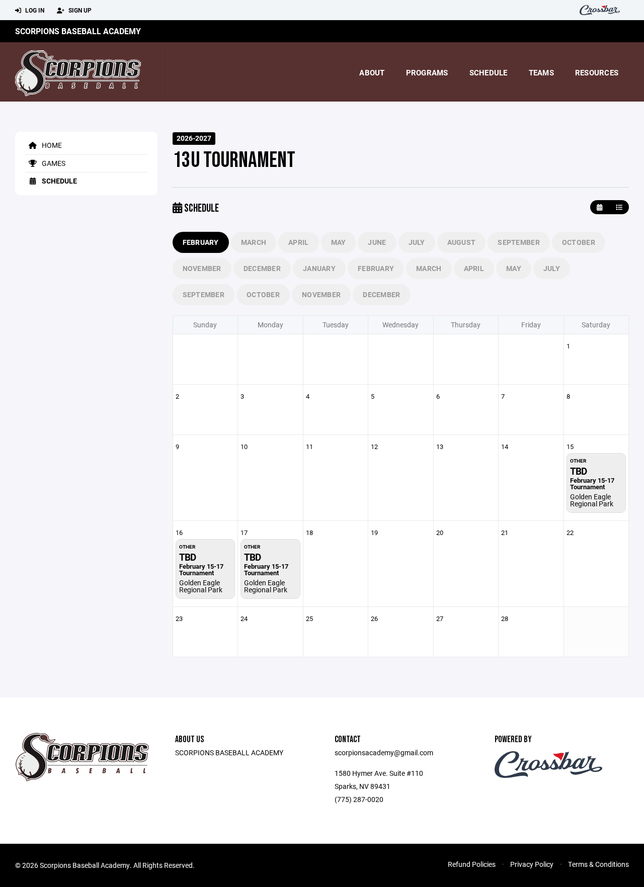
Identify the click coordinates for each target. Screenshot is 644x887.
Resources (596, 72)
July (417, 242)
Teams (541, 72)
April (298, 242)
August (461, 242)
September (519, 242)
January (319, 268)
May (338, 242)
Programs (427, 72)
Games (52, 163)
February (201, 242)
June (377, 242)
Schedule (488, 72)
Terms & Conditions (598, 864)
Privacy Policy (531, 864)
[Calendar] (599, 207)
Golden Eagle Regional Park (591, 500)
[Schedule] (619, 207)
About (371, 72)
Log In (34, 10)
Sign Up (79, 10)
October (578, 242)
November (202, 268)
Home (51, 145)
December (262, 268)
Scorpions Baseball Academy (78, 31)
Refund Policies (472, 864)
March (253, 242)
